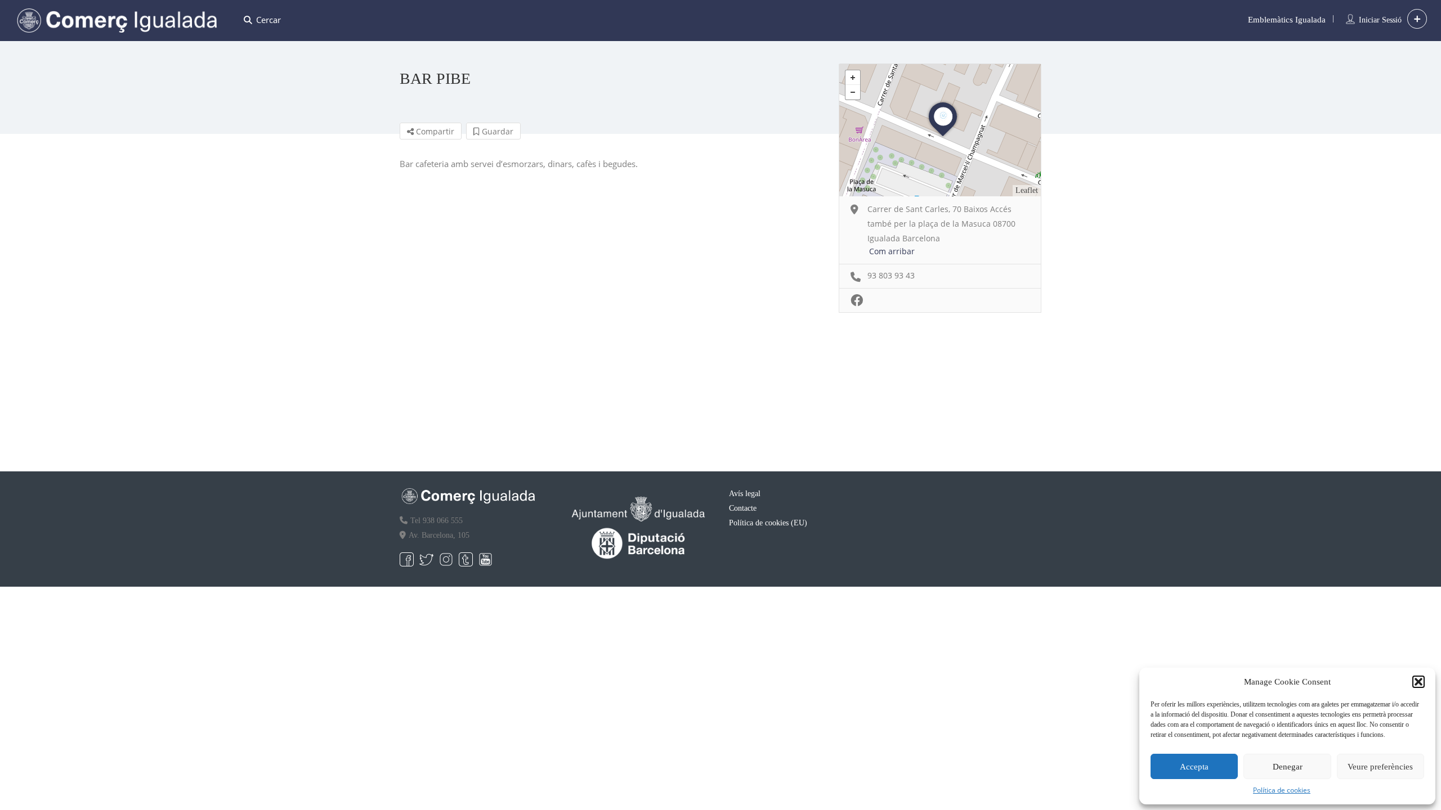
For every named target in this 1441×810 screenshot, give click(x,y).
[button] (1418, 681)
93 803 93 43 (891, 275)
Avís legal (744, 493)
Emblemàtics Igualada (1287, 19)
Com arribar (892, 251)
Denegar (1288, 766)
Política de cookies (1281, 790)
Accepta (1194, 766)
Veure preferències (1380, 766)
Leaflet (1026, 190)
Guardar (496, 131)
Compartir (434, 131)
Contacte (743, 508)
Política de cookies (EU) (768, 523)
